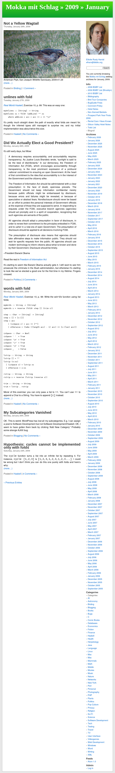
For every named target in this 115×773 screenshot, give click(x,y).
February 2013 (94, 309)
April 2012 (92, 340)
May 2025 (92, 156)
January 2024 (94, 171)
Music (90, 673)
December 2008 (95, 466)
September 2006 (95, 550)
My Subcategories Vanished (27, 412)
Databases (92, 623)
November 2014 (95, 275)
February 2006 (94, 572)
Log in (90, 768)
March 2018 (93, 206)
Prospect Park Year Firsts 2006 (98, 116)
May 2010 (92, 412)
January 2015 (94, 268)
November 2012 (95, 318)
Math (90, 663)
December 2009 (95, 428)
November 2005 (95, 582)
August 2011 (93, 365)
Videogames (93, 738)
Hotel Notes (93, 108)
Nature (91, 676)
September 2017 (95, 218)
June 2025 (92, 152)
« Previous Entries (13, 482)
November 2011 (95, 356)
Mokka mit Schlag (32, 7)
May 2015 (92, 259)
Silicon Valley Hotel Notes (99, 124)
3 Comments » (30, 279)
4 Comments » (30, 473)
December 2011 (95, 353)
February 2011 (94, 384)
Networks (92, 679)
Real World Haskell (13, 105)
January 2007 (94, 538)
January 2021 (94, 184)
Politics (17, 279)
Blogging (18, 435)
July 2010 (92, 406)
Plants (90, 698)
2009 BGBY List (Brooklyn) (100, 90)
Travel (90, 729)
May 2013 (92, 303)
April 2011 (92, 378)
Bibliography (93, 96)
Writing (91, 751)
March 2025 (93, 159)
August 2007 (93, 516)
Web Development (96, 742)
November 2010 (95, 394)
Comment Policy (95, 105)
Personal (92, 688)
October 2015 (94, 246)
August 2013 (93, 297)
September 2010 (95, 400)
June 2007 (92, 522)
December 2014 (95, 271)
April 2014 (92, 287)
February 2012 (94, 347)
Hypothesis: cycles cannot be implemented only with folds (42, 445)
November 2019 (95, 193)
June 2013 (92, 300)
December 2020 (95, 187)
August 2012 (93, 328)
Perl (89, 685)
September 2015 (95, 250)
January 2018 (94, 209)
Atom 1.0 (92, 761)
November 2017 (95, 212)
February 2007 (94, 535)
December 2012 (95, 315)
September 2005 (95, 588)
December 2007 (95, 503)
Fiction (91, 629)
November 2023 (95, 174)
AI (89, 597)
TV (89, 732)
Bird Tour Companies (97, 99)
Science (91, 717)
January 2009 (94, 463)
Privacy (91, 707)
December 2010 (95, 391)
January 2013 (94, 312)
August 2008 (93, 478)
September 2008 (95, 475)
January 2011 (94, 387)
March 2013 (93, 306)
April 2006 (92, 566)
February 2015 (94, 265)
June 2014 (92, 284)
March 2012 (93, 344)
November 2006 (95, 544)
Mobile (91, 666)
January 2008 (94, 500)
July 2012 (92, 331)
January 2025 (94, 165)
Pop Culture (93, 704)
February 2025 (94, 162)
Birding (17, 88)
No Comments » (31, 134)
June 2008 (92, 484)
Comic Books (94, 619)
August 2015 (93, 253)
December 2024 (95, 168)
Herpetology (93, 641)
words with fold (17, 288)
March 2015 (93, 262)
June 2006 (92, 560)
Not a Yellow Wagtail (21, 23)
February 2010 (94, 422)
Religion (91, 710)
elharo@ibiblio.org (94, 62)
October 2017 (94, 215)
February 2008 (94, 497)
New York (92, 682)
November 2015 (95, 243)
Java (90, 644)
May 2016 (92, 224)
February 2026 (94, 137)
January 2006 (94, 575)
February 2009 (94, 459)
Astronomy (92, 601)
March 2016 (93, 231)
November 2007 (95, 506)
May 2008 (92, 488)
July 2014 (92, 281)
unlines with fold (18, 97)
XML (90, 754)
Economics (93, 626)
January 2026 (94, 140)
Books (90, 610)
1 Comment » (29, 88)
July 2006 (92, 557)
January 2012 (94, 350)
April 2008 (92, 491)
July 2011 (92, 369)
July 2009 (92, 444)
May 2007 (92, 525)
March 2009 (93, 456)
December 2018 (95, 203)
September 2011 (95, 362)
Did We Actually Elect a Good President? (38, 143)
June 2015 (92, 256)
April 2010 (92, 416)
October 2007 (94, 510)
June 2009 (92, 447)
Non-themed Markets (97, 111)
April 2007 (92, 528)
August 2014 (93, 278)
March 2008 (93, 494)
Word (90, 748)
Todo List (92, 127)
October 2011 (94, 359)
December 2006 (95, 541)
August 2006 (93, 553)
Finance (91, 632)
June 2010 (92, 409)
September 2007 (95, 513)
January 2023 (94, 177)
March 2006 (93, 569)
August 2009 (93, 441)
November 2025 (95, 146)
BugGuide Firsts (95, 102)
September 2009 (95, 437)
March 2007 (93, 531)
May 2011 (92, 375)
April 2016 (92, 228)
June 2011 (92, 372)
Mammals (92, 660)
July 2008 (92, 481)
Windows (92, 745)
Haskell (17, 134)
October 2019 (94, 196)
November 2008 (95, 469)
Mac (90, 654)
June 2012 (92, 334)
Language (92, 648)
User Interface (94, 735)
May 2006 (92, 563)
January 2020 (94, 190)
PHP (90, 695)
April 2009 (92, 453)
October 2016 (94, 221)
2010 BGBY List (95, 93)
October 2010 (94, 397)
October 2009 (94, 434)
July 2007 (92, 519)
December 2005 (95, 578)
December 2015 (95, 240)
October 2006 (94, 547)
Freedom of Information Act (33, 259)
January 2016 (94, 237)
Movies (91, 670)
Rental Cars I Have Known (99, 121)
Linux (90, 651)
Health (91, 638)
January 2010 (94, 425)
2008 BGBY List (95, 86)
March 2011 (93, 381)
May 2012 (92, 337)
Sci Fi (90, 713)
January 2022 (94, 181)
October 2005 (94, 585)
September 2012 (95, 325)
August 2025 (93, 149)
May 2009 (92, 450)
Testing (91, 726)
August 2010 (93, 403)
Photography (93, 691)
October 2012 (94, 322)
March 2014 (93, 290)
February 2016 (94, 234)
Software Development (98, 720)
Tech (90, 723)
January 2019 (94, 199)
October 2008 (94, 472)
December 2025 (95, 143)
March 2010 (93, 419)
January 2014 (94, 293)
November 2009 (95, 431)
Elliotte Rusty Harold (95, 59)
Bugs (90, 613)
